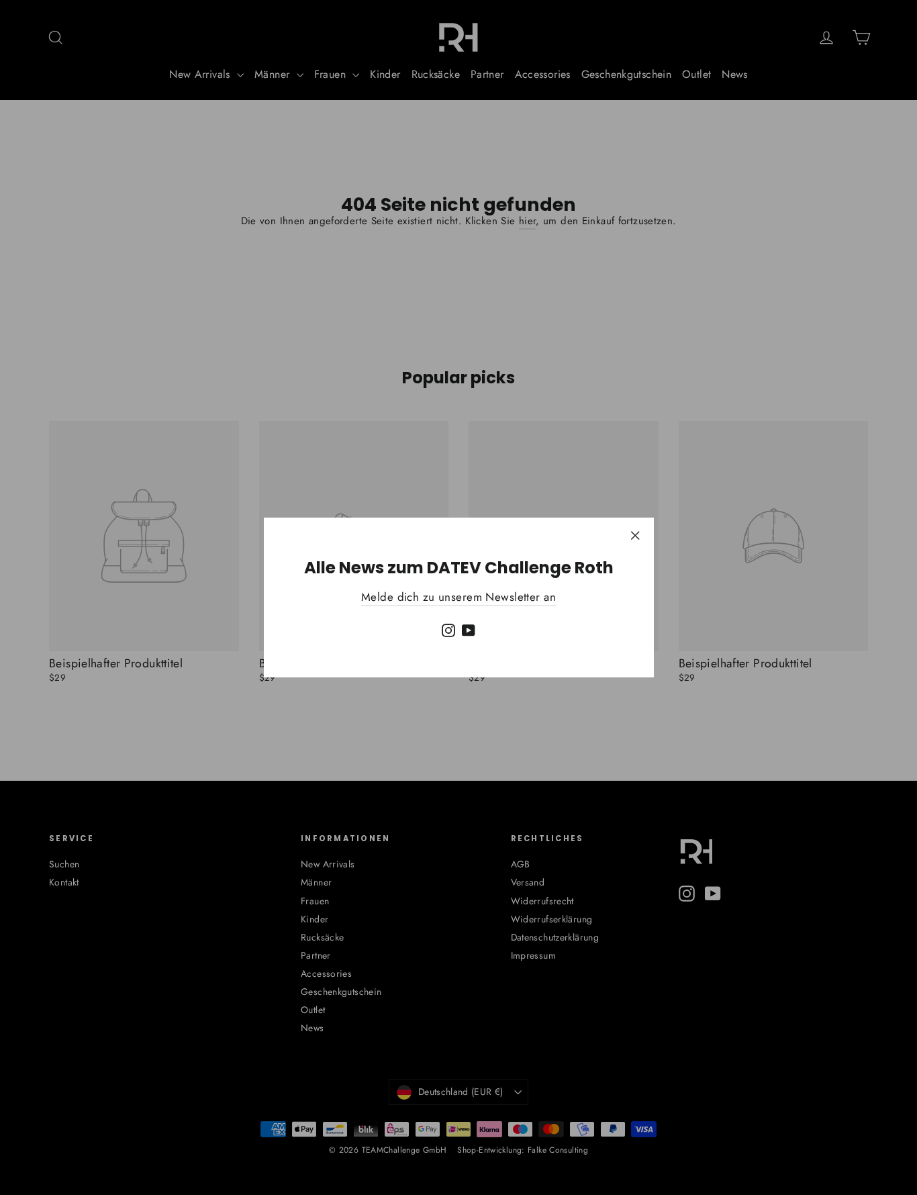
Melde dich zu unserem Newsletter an (458, 597)
